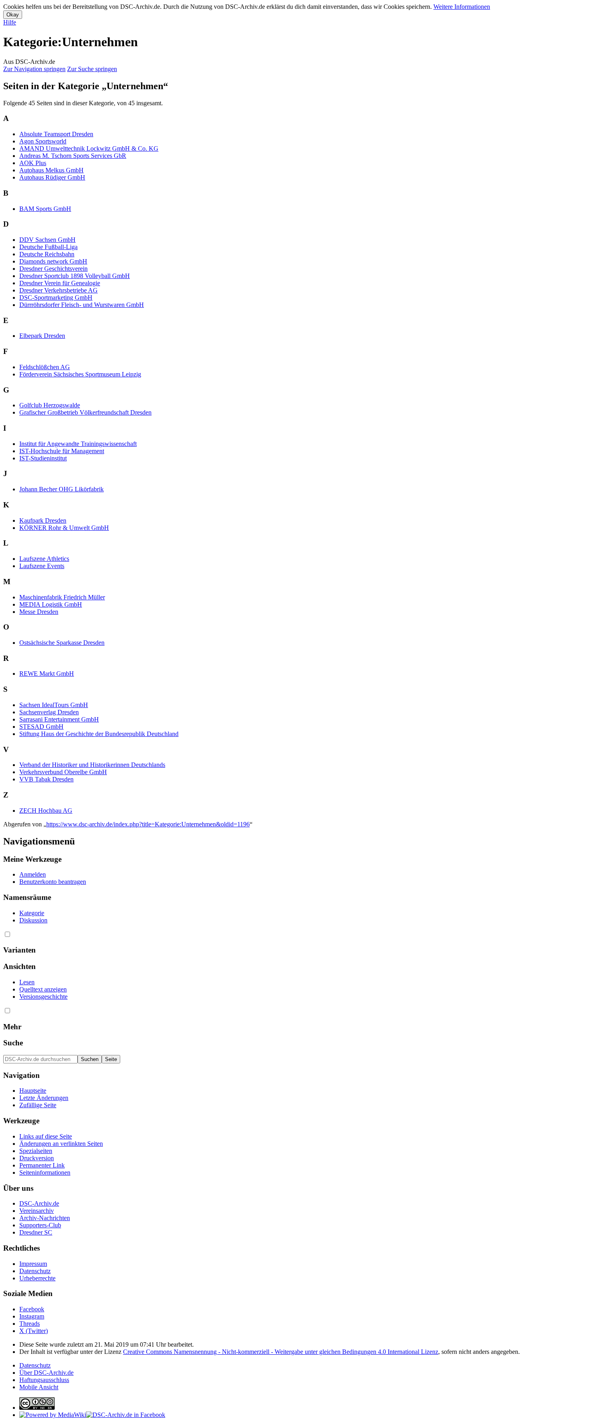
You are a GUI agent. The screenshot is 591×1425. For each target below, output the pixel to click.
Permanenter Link (42, 1165)
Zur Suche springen (92, 68)
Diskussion (33, 920)
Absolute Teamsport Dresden (56, 134)
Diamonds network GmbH (53, 261)
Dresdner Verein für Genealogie (59, 283)
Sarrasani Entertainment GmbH (59, 719)
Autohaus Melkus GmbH (51, 170)
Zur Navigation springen (34, 68)
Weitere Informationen (461, 6)
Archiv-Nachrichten (44, 1217)
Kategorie (31, 913)
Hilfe (9, 22)
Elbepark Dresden (42, 335)
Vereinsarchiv (36, 1210)
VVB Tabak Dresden (46, 779)
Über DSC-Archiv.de (46, 1372)
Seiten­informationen (44, 1172)
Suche (13, 1043)
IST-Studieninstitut (43, 458)
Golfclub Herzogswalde (49, 405)
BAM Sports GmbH (45, 208)
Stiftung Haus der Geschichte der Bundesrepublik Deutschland (99, 733)
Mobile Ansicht (38, 1387)
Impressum (33, 1263)
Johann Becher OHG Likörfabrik (61, 489)
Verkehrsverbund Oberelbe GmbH (63, 772)
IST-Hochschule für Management (61, 451)
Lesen (27, 982)
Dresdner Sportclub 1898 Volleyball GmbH (74, 275)
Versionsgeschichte (43, 996)
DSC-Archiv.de (39, 1203)
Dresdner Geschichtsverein (53, 268)
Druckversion (36, 1158)
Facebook (31, 1309)
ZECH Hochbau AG (45, 810)
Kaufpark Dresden (42, 520)
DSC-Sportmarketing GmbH (55, 297)
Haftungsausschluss (44, 1379)
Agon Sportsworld (42, 141)
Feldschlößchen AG (44, 367)
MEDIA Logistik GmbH (50, 604)
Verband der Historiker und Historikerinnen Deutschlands (92, 764)
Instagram (31, 1316)
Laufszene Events (41, 565)
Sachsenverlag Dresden (49, 712)
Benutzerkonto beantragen (52, 881)
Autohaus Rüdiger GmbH (52, 177)
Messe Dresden (38, 611)
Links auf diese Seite (45, 1136)
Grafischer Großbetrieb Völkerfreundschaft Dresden (85, 412)
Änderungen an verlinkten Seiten (61, 1143)
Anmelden (32, 874)
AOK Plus (32, 162)
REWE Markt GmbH (46, 673)
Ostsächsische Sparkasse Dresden (62, 642)
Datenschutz (35, 1271)
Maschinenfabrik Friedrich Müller (62, 597)
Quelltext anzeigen (43, 989)
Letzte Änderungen (43, 1097)
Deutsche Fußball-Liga (48, 246)
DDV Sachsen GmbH (47, 239)
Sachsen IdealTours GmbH (53, 704)
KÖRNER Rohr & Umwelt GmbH (64, 527)
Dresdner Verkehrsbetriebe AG (58, 290)
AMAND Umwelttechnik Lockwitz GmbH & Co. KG (88, 148)
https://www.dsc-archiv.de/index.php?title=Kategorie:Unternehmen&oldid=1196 (148, 824)
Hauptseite (32, 1090)
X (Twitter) (33, 1330)
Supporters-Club (40, 1225)
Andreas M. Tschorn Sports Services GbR (72, 155)
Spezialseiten (35, 1150)
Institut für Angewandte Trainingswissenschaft (78, 443)
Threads (29, 1323)
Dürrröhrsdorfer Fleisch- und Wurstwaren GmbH (81, 304)
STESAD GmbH (41, 726)
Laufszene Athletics (44, 558)
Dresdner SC (35, 1232)
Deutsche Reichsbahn (46, 254)
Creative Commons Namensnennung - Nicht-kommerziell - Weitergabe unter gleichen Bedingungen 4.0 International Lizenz (280, 1351)
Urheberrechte (37, 1278)
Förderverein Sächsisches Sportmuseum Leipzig (80, 374)
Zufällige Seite (37, 1105)
